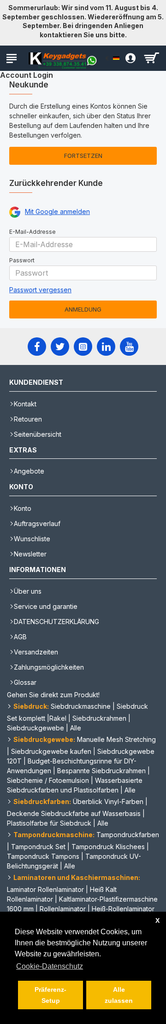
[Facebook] (37, 346)
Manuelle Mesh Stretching (116, 739)
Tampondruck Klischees (108, 846)
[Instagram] (83, 346)
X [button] (157, 920)
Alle (75, 728)
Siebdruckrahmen (99, 718)
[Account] (128, 58)
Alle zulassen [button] (119, 995)
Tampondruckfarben (127, 835)
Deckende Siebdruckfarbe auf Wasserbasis (74, 813)
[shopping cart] (151, 58)
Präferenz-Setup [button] (50, 995)
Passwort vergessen (40, 290)
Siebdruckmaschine (81, 706)
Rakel (57, 718)
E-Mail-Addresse (32, 231)
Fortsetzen (83, 155)
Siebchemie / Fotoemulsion (48, 780)
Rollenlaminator (63, 909)
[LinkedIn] (106, 346)
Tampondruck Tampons (43, 856)
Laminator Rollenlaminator (45, 889)
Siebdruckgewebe (35, 728)
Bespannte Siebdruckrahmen (101, 771)
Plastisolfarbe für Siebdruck (49, 823)
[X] (60, 346)
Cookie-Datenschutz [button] (49, 966)
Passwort (22, 260)
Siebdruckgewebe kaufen (51, 751)
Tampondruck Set (38, 846)
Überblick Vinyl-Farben (108, 801)
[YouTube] (129, 346)
